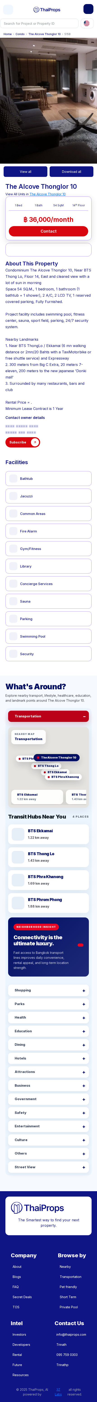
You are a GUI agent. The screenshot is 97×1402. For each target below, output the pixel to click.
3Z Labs (58, 1392)
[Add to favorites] (14, 249)
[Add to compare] (41, 249)
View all (25, 172)
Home (8, 34)
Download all (71, 172)
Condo (20, 34)
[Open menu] (8, 10)
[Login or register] (88, 9)
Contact (49, 231)
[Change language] (87, 23)
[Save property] (28, 249)
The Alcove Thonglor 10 (44, 34)
